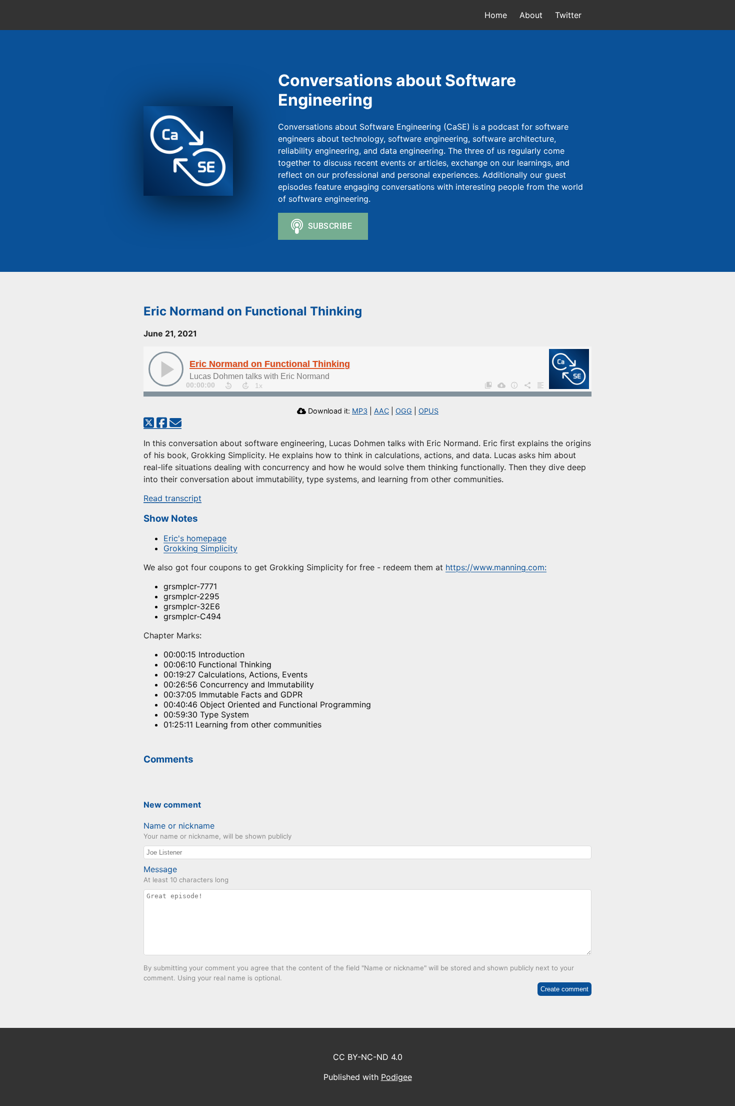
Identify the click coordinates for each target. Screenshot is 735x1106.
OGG (404, 411)
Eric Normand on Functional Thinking (270, 364)
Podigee (396, 1077)
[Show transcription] (540, 385)
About (531, 15)
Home (495, 15)
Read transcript (173, 498)
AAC (381, 411)
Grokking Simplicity (201, 548)
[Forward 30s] (245, 386)
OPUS (428, 411)
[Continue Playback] (166, 369)
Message (160, 869)
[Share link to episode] (527, 385)
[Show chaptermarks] (488, 385)
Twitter (568, 15)
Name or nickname (179, 826)
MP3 (360, 411)
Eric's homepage (195, 538)
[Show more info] (514, 385)
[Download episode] (501, 385)
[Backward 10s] (228, 386)
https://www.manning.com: (496, 567)
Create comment (564, 989)
